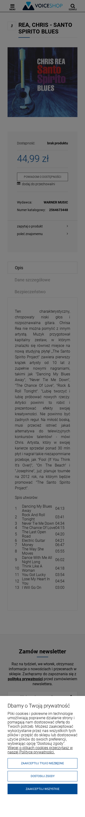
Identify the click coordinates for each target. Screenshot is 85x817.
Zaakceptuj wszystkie (43, 789)
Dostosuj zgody (43, 776)
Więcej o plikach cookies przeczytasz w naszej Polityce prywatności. (40, 750)
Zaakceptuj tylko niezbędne (42, 763)
